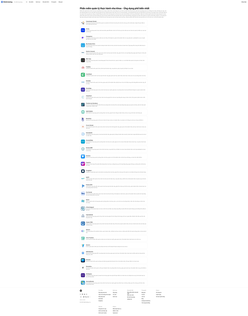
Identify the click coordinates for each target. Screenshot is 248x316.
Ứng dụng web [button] (101, 296)
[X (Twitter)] (80, 294)
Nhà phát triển (46, 1)
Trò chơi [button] (114, 294)
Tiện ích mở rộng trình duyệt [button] (104, 294)
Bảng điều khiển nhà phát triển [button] (132, 293)
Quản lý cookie (82, 299)
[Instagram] (86, 294)
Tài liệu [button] (143, 294)
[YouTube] (84, 294)
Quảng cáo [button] (129, 299)
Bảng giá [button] (143, 292)
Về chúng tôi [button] (158, 292)
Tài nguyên (53, 1)
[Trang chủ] (6, 2)
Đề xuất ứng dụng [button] (131, 297)
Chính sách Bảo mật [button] (102, 310)
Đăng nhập (244, 1)
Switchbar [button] (100, 298)
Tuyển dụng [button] (158, 294)
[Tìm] (27, 2)
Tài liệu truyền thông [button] (160, 296)
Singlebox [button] (100, 300)
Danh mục (38, 1)
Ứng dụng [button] (115, 292)
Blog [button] (143, 298)
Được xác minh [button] (130, 295)
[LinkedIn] (82, 294)
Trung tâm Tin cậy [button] (102, 308)
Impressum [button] (115, 312)
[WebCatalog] (81, 291)
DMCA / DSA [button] (115, 310)
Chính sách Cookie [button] (102, 312)
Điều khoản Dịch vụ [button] (117, 308)
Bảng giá (60, 1)
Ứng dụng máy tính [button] (102, 292)
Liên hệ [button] (143, 296)
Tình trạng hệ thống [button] (146, 302)
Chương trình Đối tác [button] (146, 300)
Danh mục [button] (115, 296)
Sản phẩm (31, 1)
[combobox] (86, 297)
